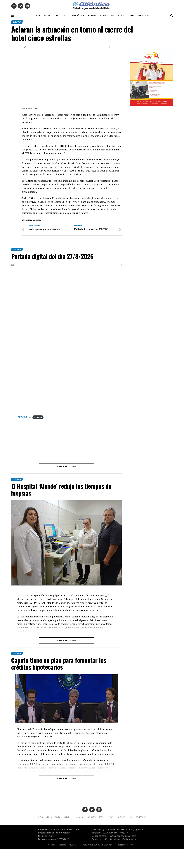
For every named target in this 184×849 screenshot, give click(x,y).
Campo (56, 15)
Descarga (38, 417)
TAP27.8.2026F (24, 417)
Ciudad (66, 15)
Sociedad (103, 15)
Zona (132, 15)
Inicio (37, 15)
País (112, 15)
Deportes (92, 15)
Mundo (47, 15)
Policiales (122, 15)
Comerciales (143, 15)
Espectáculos (78, 15)
